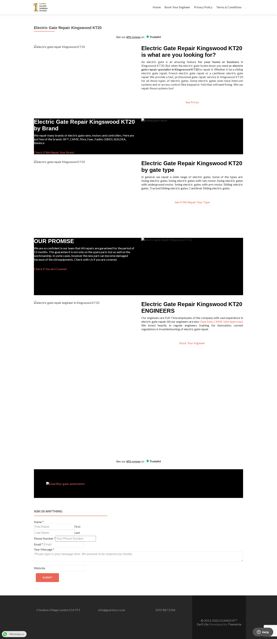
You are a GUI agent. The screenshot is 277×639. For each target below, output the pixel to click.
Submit (47, 577)
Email (38, 544)
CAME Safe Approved (228, 321)
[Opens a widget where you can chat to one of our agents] (263, 632)
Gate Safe (206, 321)
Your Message (44, 549)
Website (39, 568)
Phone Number (44, 538)
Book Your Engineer (177, 7)
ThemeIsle (234, 624)
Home (157, 7)
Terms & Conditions (229, 7)
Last (77, 532)
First (77, 526)
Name (39, 522)
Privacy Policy (203, 7)
